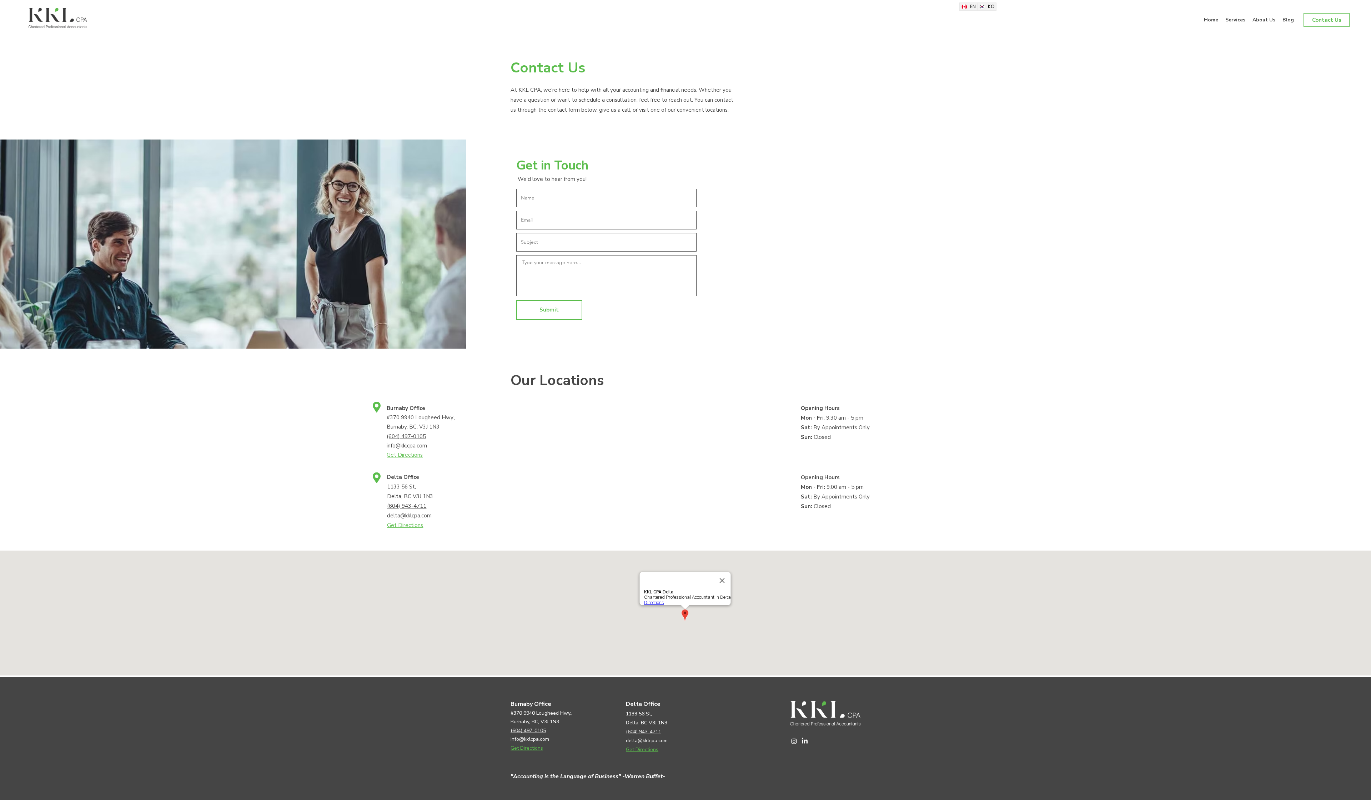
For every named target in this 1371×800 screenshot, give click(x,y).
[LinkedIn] (804, 741)
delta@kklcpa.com (409, 515)
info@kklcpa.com (407, 445)
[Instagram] (794, 741)
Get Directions (405, 455)
